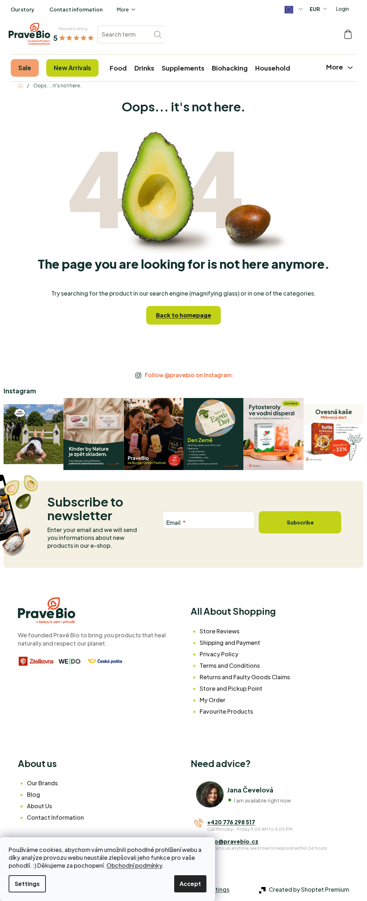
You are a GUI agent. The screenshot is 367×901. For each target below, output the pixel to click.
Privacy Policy (219, 654)
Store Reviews (219, 631)
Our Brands (42, 783)
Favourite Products (226, 711)
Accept (190, 883)
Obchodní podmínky (134, 865)
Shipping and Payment (230, 642)
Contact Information (55, 817)
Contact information (76, 9)
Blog (33, 794)
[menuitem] (25, 68)
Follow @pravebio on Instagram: (189, 375)
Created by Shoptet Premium (309, 889)
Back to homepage (183, 315)
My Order (212, 700)
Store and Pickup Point (231, 688)
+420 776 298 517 (231, 822)
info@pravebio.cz (232, 841)
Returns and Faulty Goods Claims (245, 677)
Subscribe (300, 522)
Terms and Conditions (230, 665)
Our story (22, 9)
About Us (39, 806)
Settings (27, 883)
